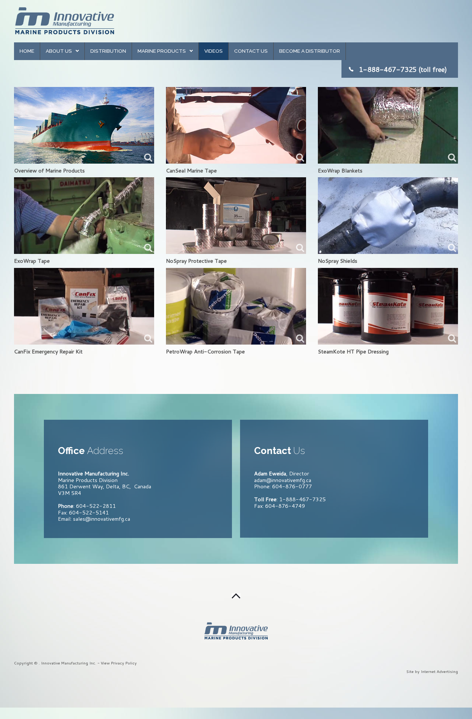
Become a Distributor (309, 51)
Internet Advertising (439, 671)
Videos (213, 51)
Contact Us (251, 51)
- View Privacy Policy (117, 663)
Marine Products (162, 51)
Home (27, 51)
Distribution (108, 51)
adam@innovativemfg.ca (282, 480)
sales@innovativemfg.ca (101, 519)
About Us (59, 51)
